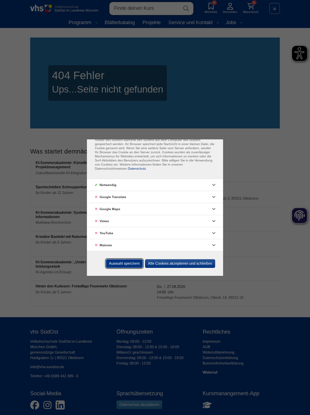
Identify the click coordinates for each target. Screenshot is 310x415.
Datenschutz (137, 168)
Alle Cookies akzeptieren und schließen (180, 263)
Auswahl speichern (124, 263)
